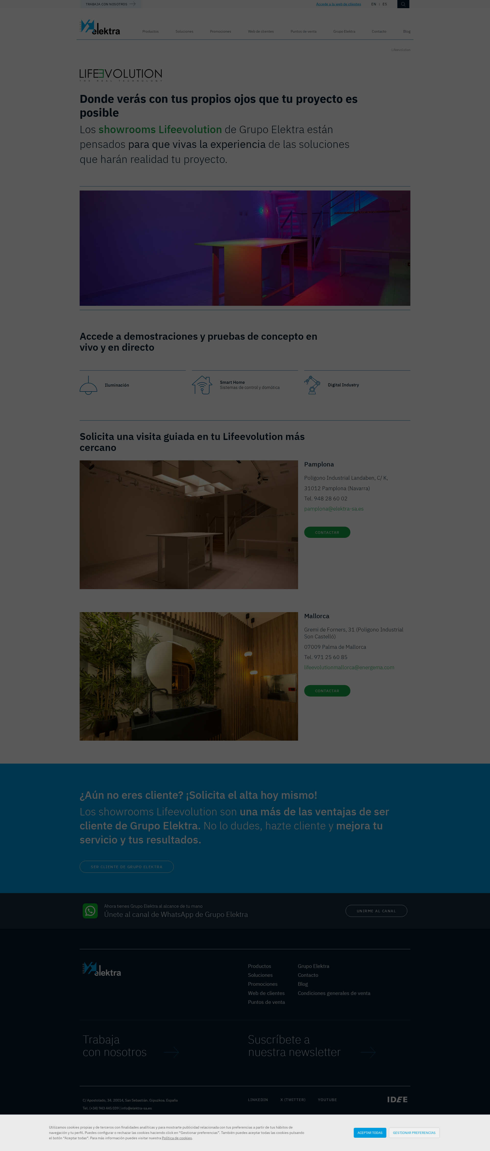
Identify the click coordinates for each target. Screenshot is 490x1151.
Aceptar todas (370, 1133)
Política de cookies (177, 1138)
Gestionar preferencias (414, 1133)
